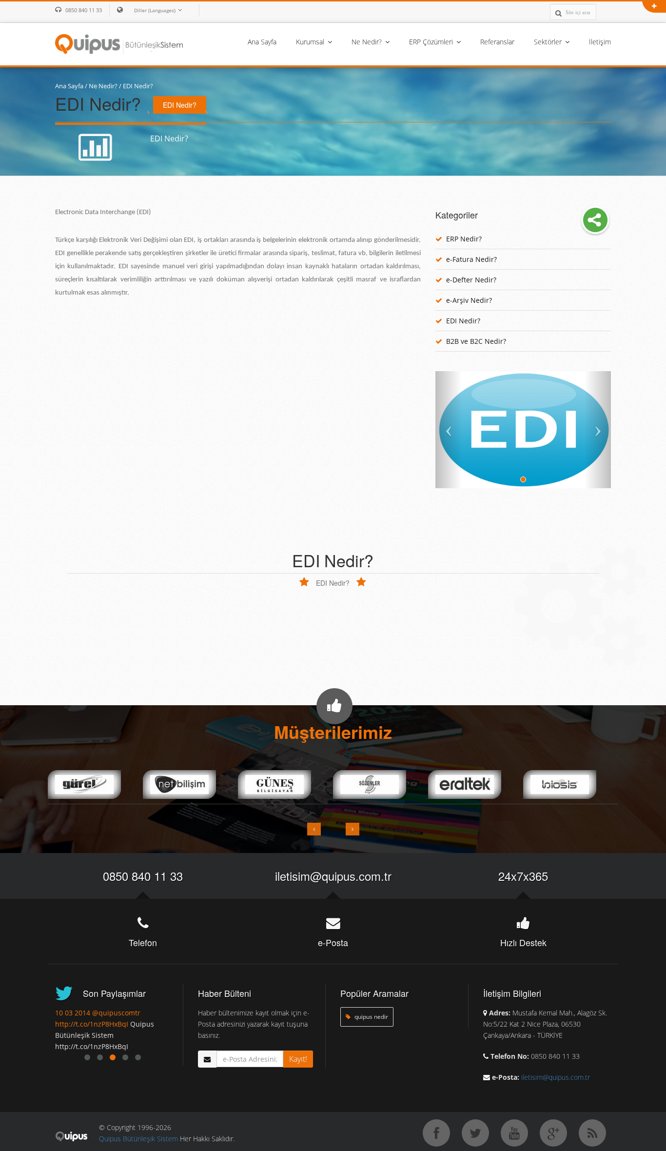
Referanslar (497, 41)
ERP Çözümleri (432, 41)
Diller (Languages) (155, 10)
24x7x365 (523, 875)
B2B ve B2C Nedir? (476, 341)
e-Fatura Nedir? (471, 259)
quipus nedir (370, 1016)
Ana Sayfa (262, 41)
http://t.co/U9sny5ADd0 (93, 1024)
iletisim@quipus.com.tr (333, 875)
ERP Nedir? (464, 238)
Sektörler (549, 41)
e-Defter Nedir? (471, 279)
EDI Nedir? (138, 85)
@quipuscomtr (116, 1012)
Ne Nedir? (368, 41)
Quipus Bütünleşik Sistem (138, 1138)
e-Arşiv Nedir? (469, 300)
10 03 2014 (72, 1012)
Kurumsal (311, 41)
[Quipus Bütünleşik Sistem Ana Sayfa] (119, 43)
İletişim (600, 41)
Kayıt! (298, 1058)
